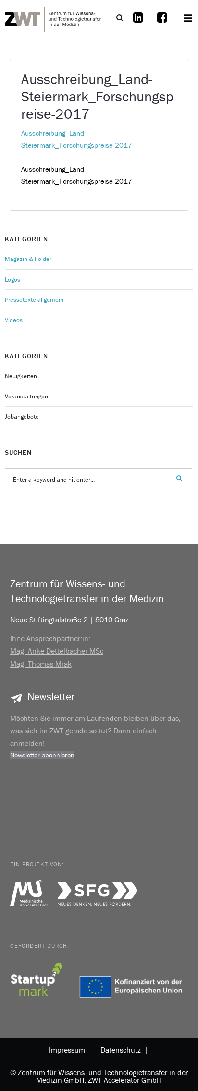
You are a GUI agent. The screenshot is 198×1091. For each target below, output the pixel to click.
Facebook (162, 24)
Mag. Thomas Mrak (41, 664)
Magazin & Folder (28, 259)
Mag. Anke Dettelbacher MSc (56, 651)
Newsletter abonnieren (42, 755)
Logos (12, 279)
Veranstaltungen (26, 396)
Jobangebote (22, 416)
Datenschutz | (122, 1049)
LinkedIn (138, 24)
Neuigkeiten (21, 376)
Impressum (67, 1049)
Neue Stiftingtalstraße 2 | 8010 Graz (69, 619)
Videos (14, 320)
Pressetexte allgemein (34, 300)
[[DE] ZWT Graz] (53, 17)
